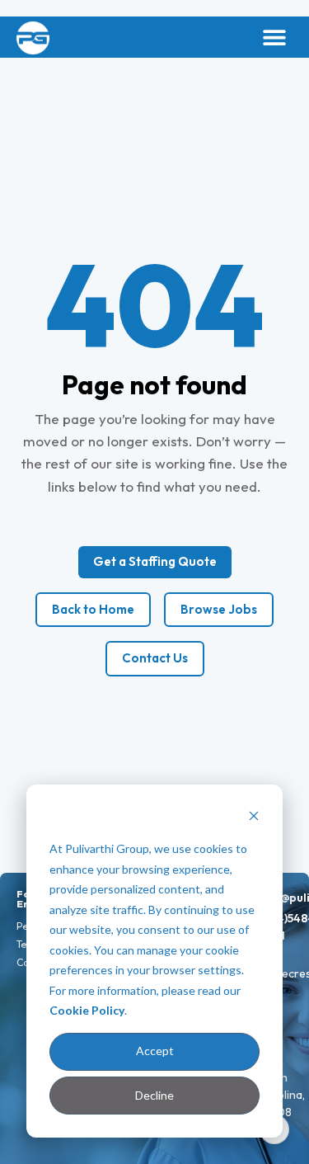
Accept (155, 1051)
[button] (274, 37)
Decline (154, 1095)
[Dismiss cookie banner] (254, 818)
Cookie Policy (86, 1010)
